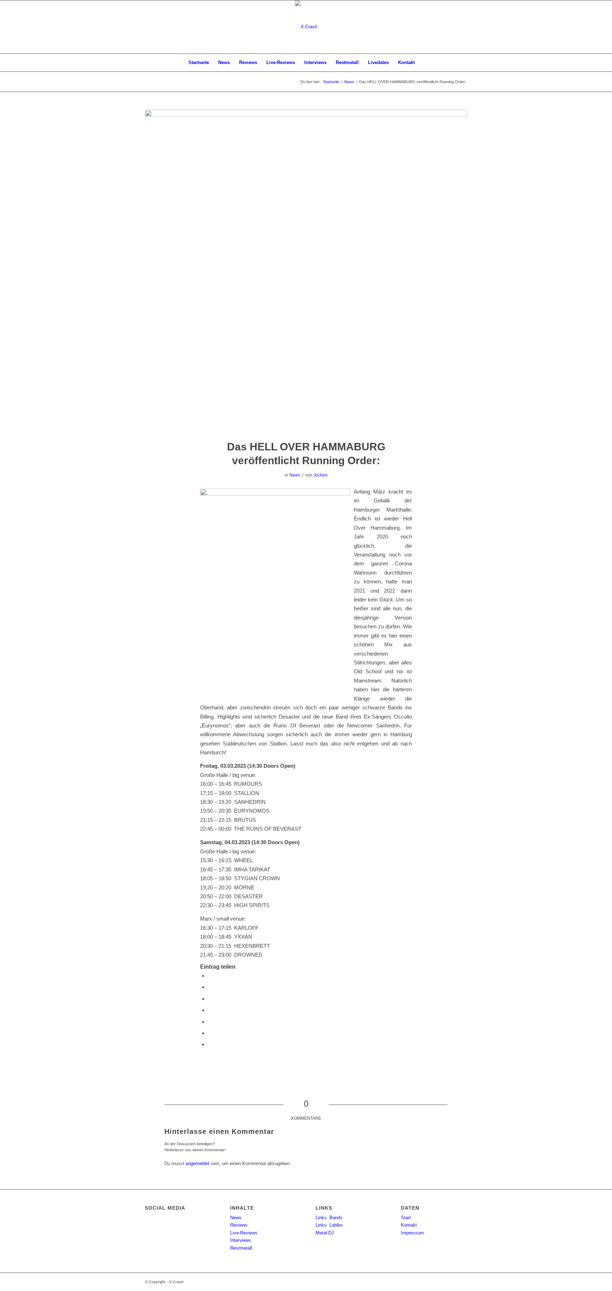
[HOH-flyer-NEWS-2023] (306, 270)
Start (406, 1217)
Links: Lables (329, 1225)
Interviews (240, 1240)
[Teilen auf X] (210, 987)
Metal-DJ (325, 1232)
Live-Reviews (243, 1232)
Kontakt (409, 1225)
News (294, 475)
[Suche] (424, 62)
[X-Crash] (306, 26)
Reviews (239, 1225)
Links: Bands (329, 1217)
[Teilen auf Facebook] (210, 976)
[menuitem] (199, 62)
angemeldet (197, 1163)
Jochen (320, 475)
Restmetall (241, 1248)
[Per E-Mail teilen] (210, 1044)
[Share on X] (210, 999)
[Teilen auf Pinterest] (210, 1022)
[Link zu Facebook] (462, 27)
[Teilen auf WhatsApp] (210, 1010)
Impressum (412, 1232)
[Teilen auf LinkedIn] (210, 1033)
